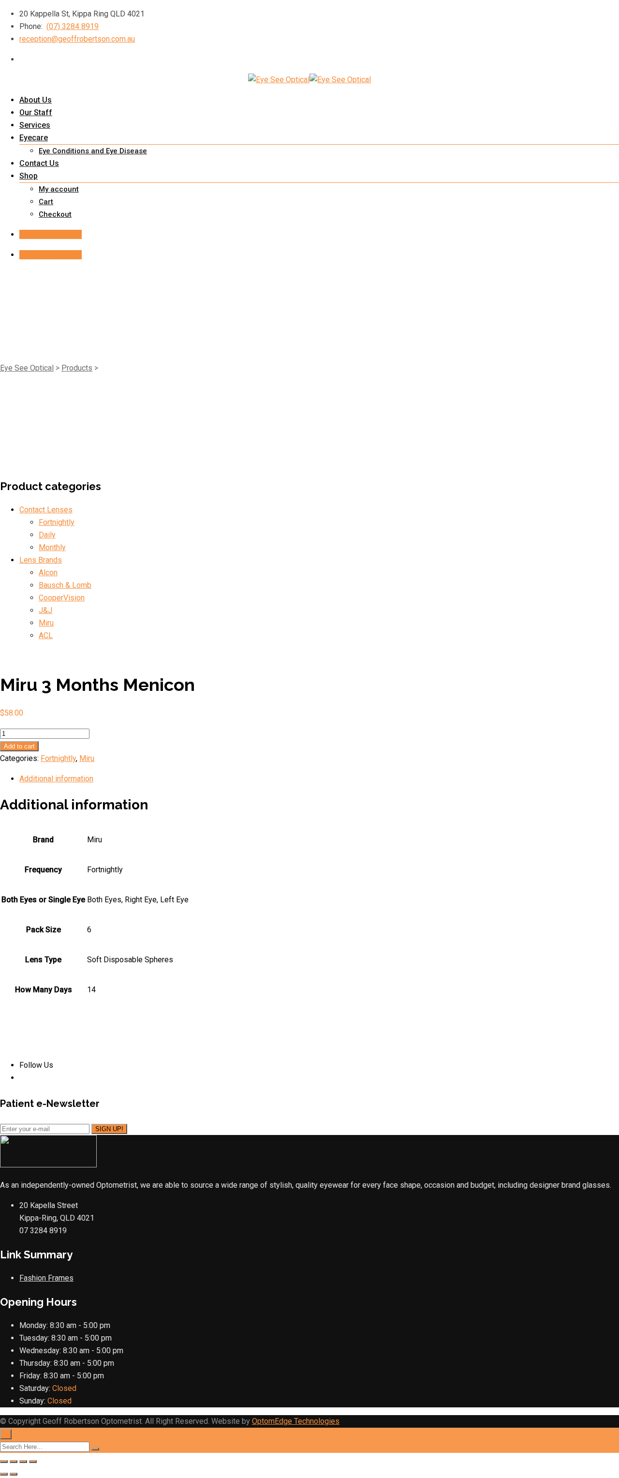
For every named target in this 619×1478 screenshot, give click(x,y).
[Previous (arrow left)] (4, 1474)
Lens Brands (40, 560)
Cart (46, 201)
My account (59, 189)
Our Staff (35, 112)
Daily (47, 534)
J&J (45, 610)
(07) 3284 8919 (72, 26)
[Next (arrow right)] (13, 1474)
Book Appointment (50, 234)
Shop (28, 175)
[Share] (23, 1461)
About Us (35, 100)
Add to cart (19, 746)
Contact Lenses (46, 509)
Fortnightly (56, 522)
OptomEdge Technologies (295, 1421)
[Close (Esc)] (33, 1461)
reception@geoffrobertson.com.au (77, 39)
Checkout (55, 214)
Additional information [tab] (56, 778)
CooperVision (62, 597)
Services (34, 125)
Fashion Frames (46, 1278)
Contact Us (39, 163)
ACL (46, 635)
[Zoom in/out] (4, 1461)
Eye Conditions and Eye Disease (93, 151)
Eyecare (33, 137)
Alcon (48, 572)
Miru (46, 622)
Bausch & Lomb (65, 585)
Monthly (52, 547)
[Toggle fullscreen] (13, 1461)
